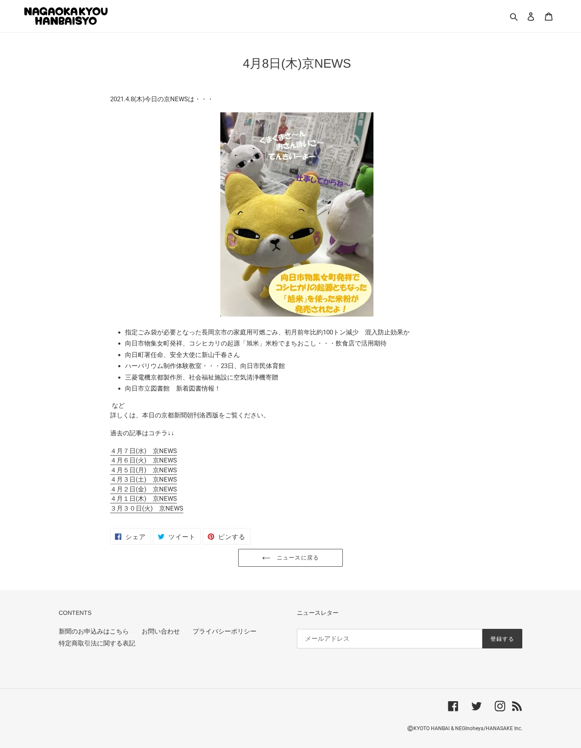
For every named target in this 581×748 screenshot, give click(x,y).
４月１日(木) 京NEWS (143, 498)
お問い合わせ (161, 631)
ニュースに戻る (297, 557)
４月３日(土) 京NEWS (143, 479)
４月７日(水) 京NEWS (143, 451)
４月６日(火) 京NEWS (143, 460)
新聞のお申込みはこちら (94, 631)
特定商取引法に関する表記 (97, 643)
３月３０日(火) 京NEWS (146, 508)
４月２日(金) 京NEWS (143, 489)
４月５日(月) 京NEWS (143, 470)
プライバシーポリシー (224, 631)
